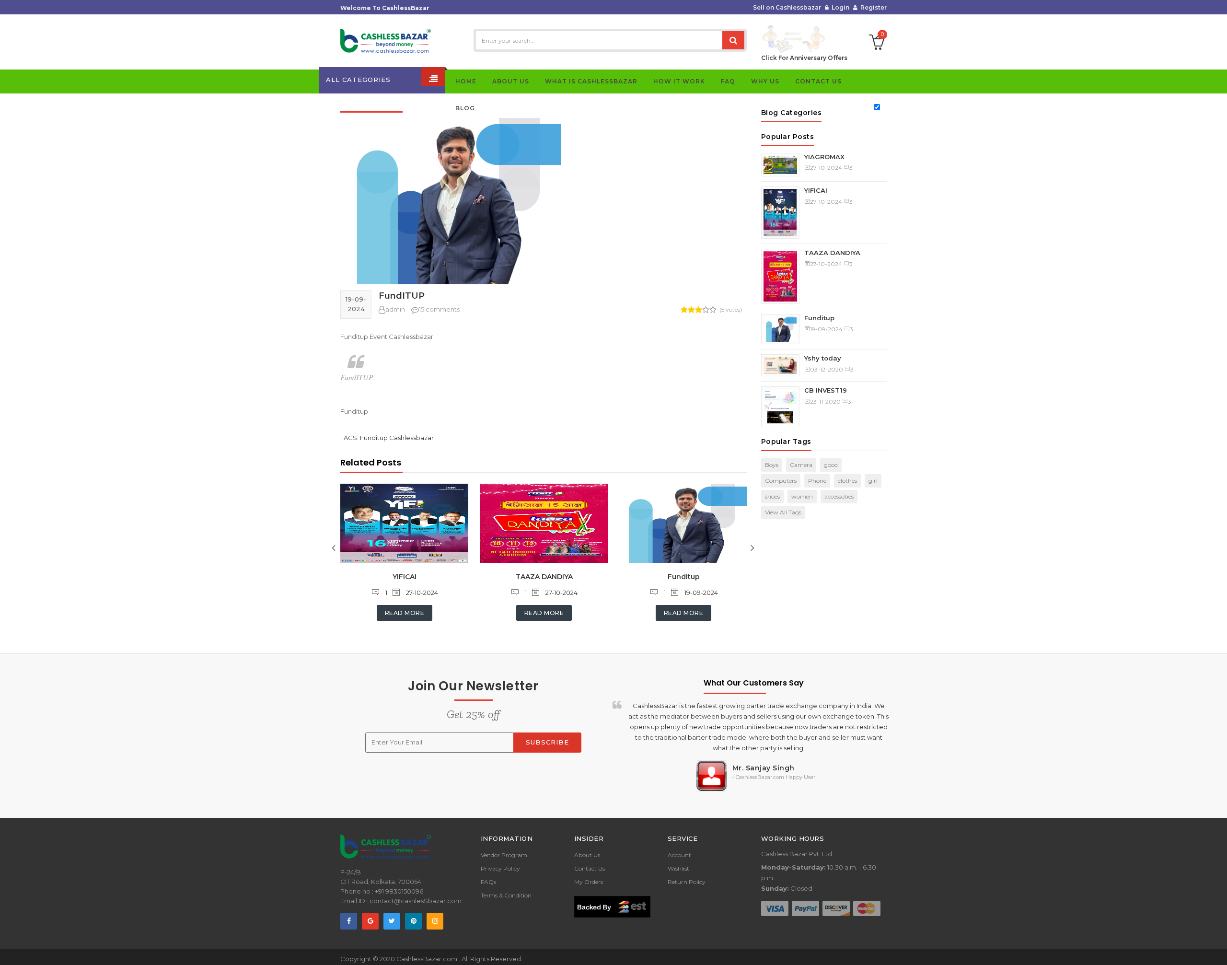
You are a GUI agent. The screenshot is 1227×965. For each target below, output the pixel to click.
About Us (587, 855)
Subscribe (547, 742)
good (831, 464)
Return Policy (687, 881)
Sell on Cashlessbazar (787, 7)
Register (872, 7)
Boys (771, 464)
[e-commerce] (385, 40)
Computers (781, 480)
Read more (405, 612)
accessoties (839, 496)
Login (839, 7)
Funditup (684, 576)
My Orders (588, 881)
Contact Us (589, 868)
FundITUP (402, 296)
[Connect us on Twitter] (391, 921)
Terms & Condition (506, 895)
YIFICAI (405, 576)
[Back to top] (1217, 947)
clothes (847, 480)
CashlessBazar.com (427, 959)
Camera (801, 464)
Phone (817, 480)
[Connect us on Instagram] (435, 921)
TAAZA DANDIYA (544, 576)
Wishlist (678, 868)
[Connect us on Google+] (370, 921)
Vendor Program (504, 855)
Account (679, 855)
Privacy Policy (500, 868)
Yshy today (822, 358)
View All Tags (783, 512)
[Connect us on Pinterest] (413, 921)
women (802, 496)
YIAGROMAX (824, 157)
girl (873, 480)
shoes (772, 496)
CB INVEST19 (825, 390)
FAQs (488, 881)
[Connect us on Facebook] (348, 921)
